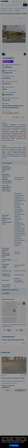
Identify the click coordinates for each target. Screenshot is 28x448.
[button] (14, 445)
